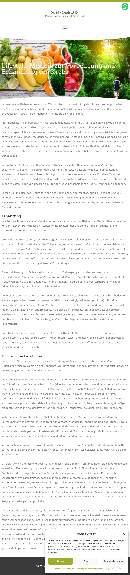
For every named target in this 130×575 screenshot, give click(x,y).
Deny (87, 561)
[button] (123, 533)
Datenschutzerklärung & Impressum (70, 569)
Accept (61, 561)
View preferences (113, 561)
